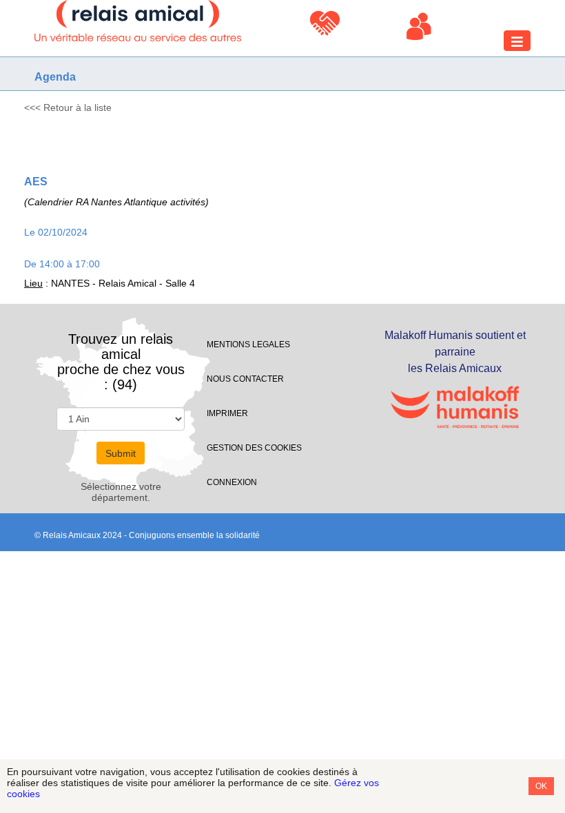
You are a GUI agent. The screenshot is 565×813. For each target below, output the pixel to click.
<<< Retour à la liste (68, 107)
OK (541, 786)
